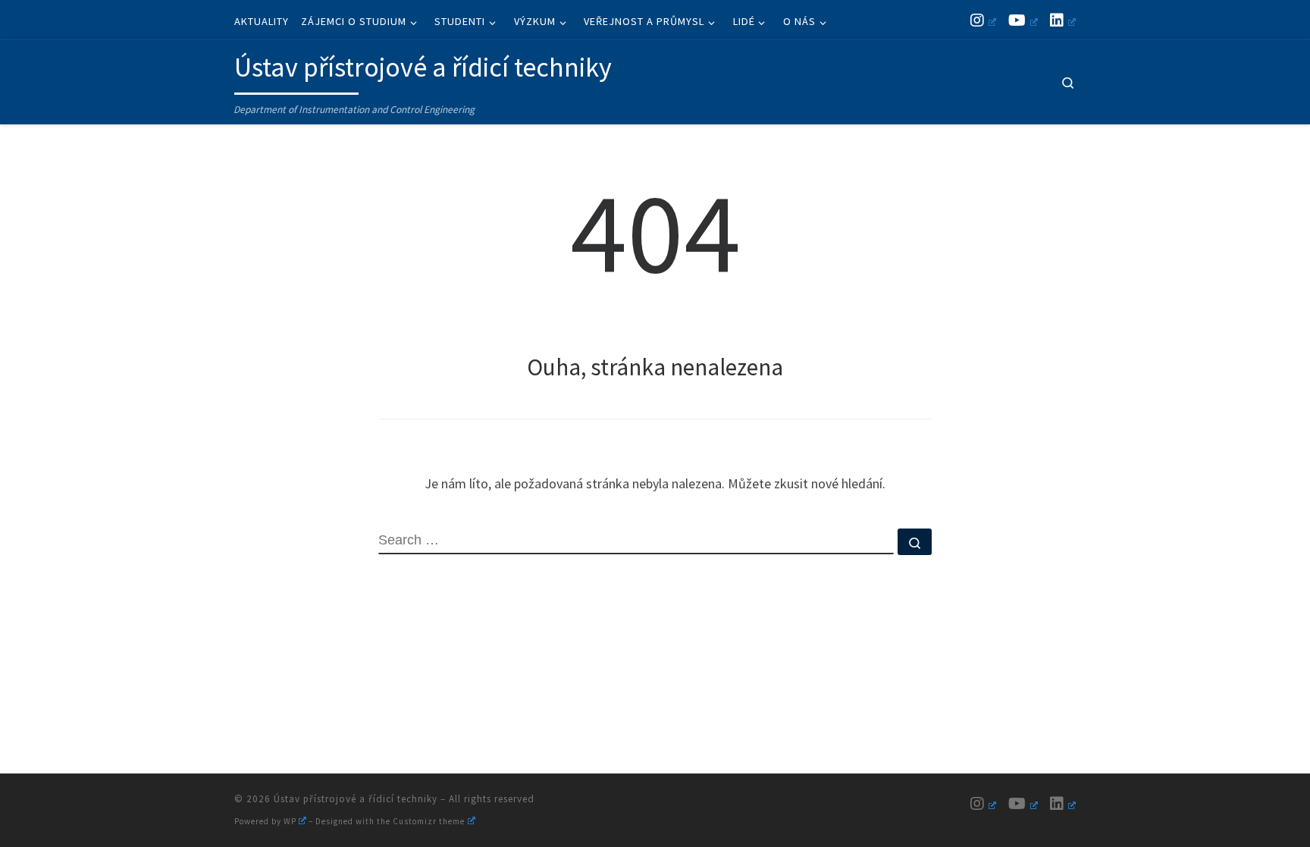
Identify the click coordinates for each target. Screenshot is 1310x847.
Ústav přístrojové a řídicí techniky (355, 798)
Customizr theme (429, 821)
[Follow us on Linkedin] (1063, 20)
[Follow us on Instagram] (983, 20)
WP (290, 821)
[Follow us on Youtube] (1023, 20)
